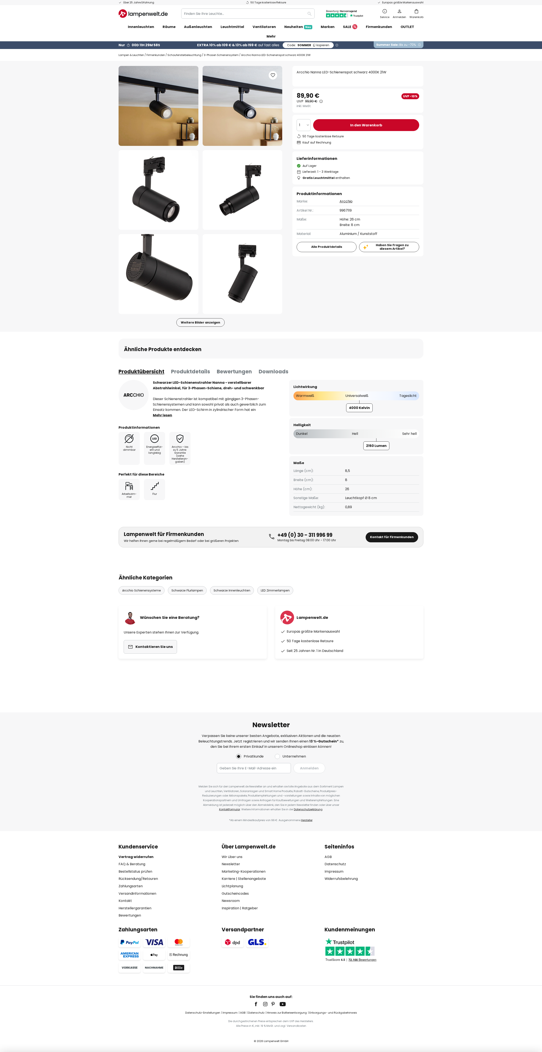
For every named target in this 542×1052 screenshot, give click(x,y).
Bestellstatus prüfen (135, 871)
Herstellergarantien (135, 908)
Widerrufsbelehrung (341, 878)
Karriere (228, 878)
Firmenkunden (156, 55)
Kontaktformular (229, 809)
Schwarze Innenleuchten (232, 590)
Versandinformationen (137, 893)
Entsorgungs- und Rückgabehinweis (333, 1012)
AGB (328, 856)
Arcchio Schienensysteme (141, 590)
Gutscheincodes (235, 893)
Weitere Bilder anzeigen (200, 322)
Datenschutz (335, 864)
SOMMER (308, 45)
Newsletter (231, 864)
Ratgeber (250, 908)
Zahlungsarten (131, 886)
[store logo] (143, 13)
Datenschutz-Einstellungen (202, 1012)
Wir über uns (232, 856)
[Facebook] (259, 1004)
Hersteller (306, 820)
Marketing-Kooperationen (243, 871)
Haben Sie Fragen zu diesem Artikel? (392, 247)
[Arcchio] (134, 395)
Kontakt (125, 900)
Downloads (273, 371)
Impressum (334, 871)
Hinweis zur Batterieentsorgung (287, 1012)
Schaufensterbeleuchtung (184, 55)
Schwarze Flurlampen (187, 590)
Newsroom (231, 900)
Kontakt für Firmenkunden (392, 537)
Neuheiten (297, 26)
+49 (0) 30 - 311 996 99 (305, 535)
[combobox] (247, 13)
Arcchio (346, 201)
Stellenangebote (252, 878)
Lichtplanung (232, 886)
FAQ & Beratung (132, 864)
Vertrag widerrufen (136, 856)
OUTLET (407, 26)
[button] (158, 190)
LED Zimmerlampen (275, 590)
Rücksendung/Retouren (138, 878)
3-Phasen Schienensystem (221, 55)
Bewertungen (234, 371)
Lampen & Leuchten (131, 55)
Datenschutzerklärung (308, 809)
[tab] (141, 372)
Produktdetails (190, 371)
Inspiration (230, 908)
